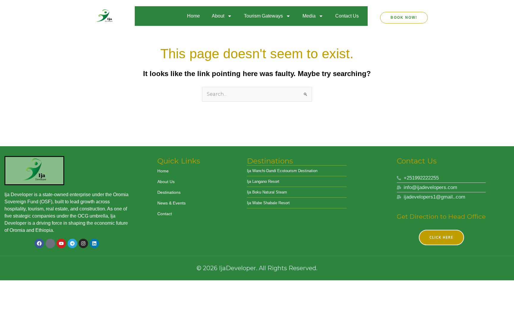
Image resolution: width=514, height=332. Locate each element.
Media (309, 15)
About (218, 15)
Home (193, 15)
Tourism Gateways (263, 15)
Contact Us (347, 15)
